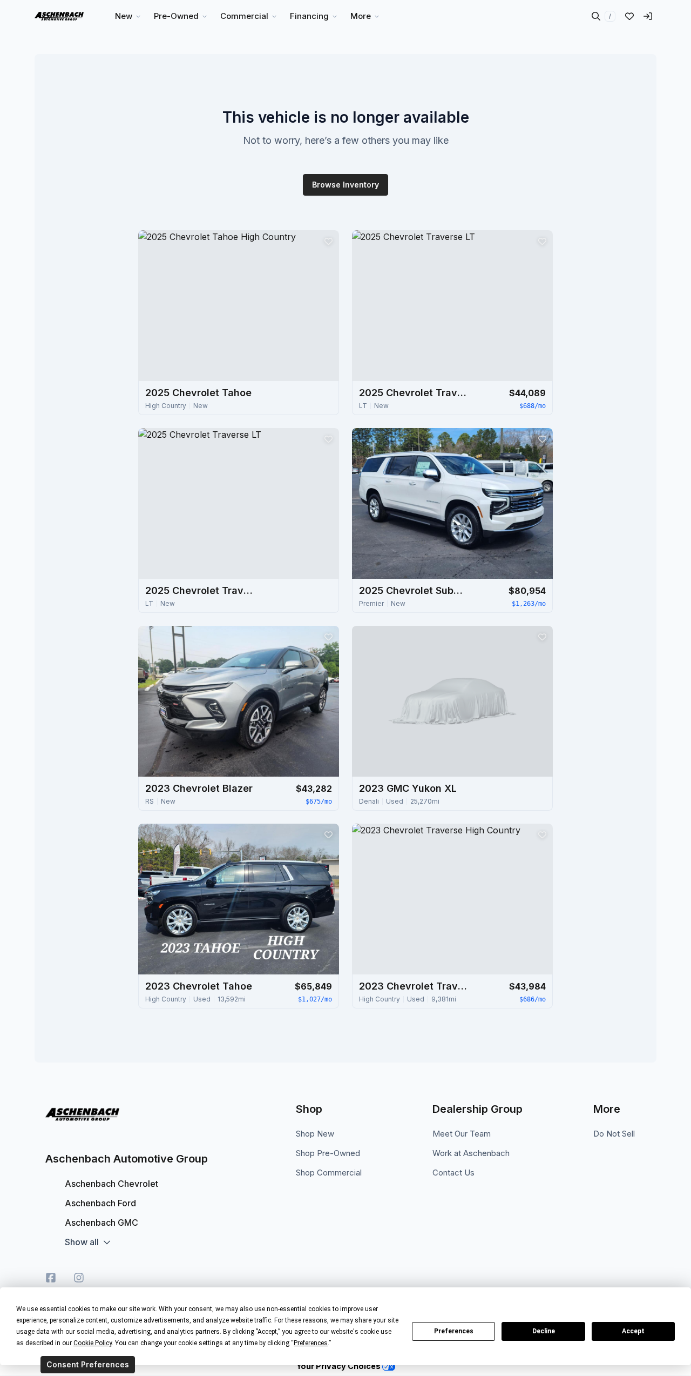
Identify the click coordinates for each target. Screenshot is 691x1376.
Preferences (453, 1331)
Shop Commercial (329, 1172)
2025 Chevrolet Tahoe (198, 392)
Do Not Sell (614, 1133)
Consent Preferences (87, 1364)
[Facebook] (50, 1277)
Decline (543, 1331)
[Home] (59, 16)
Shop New (315, 1133)
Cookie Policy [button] (92, 1343)
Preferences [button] (311, 1343)
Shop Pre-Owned (328, 1153)
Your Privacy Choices (339, 1366)
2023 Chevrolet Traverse (413, 986)
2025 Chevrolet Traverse (413, 392)
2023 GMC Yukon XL (408, 788)
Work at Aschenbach (471, 1153)
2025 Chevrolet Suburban (413, 590)
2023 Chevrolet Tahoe (198, 986)
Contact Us (453, 1172)
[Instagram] (78, 1277)
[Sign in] (647, 16)
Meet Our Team (461, 1133)
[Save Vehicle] (328, 241)
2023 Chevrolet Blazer (199, 788)
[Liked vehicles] (629, 16)
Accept (633, 1331)
